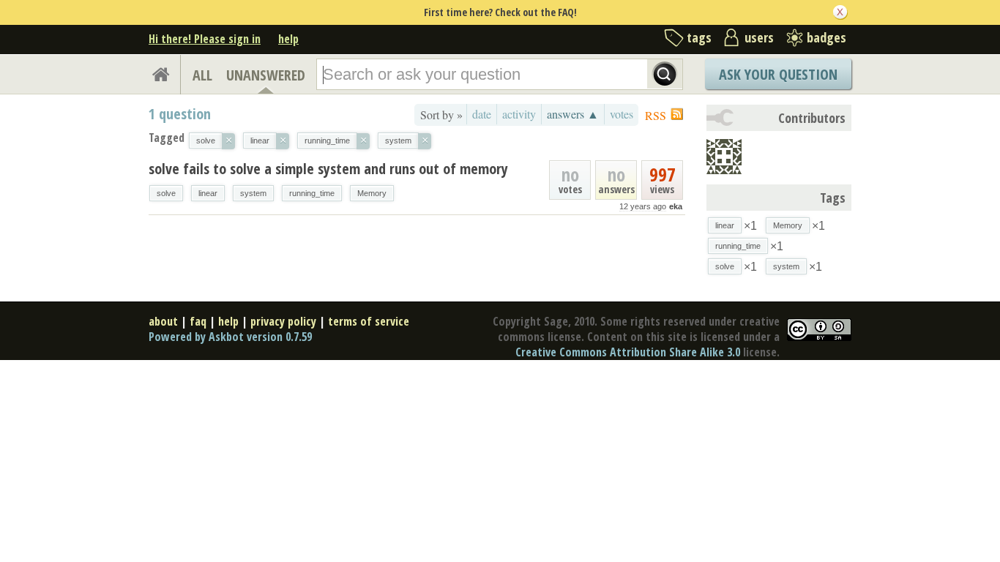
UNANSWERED (265, 75)
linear (207, 193)
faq (198, 321)
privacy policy (283, 321)
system (253, 193)
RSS (655, 115)
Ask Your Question (778, 74)
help (288, 39)
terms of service (368, 321)
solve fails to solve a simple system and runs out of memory (328, 169)
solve (166, 193)
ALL (202, 75)
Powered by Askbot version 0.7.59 (230, 337)
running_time (312, 193)
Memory (372, 193)
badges (826, 37)
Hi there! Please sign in (205, 39)
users (759, 37)
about (163, 321)
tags (699, 37)
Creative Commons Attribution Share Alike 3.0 (627, 352)
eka (675, 206)
